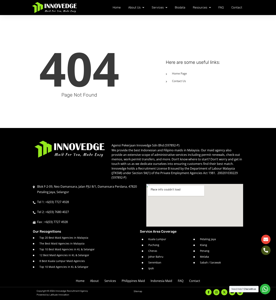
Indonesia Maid (161, 281)
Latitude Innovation (59, 294)
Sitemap (138, 291)
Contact (236, 7)
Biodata (180, 7)
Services (158, 7)
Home (117, 7)
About (94, 281)
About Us (134, 7)
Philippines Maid (133, 281)
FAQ (221, 7)
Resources (200, 7)
